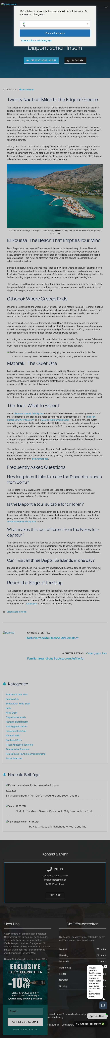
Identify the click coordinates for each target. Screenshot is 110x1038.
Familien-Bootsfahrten (17, 722)
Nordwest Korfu (14, 740)
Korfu (8, 708)
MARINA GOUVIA (51, 875)
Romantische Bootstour (17, 749)
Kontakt (55, 895)
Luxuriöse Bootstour (16, 731)
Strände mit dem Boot (17, 694)
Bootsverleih (12, 699)
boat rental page (40, 458)
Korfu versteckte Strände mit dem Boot (52, 638)
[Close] (43, 964)
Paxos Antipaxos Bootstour (19, 744)
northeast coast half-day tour (21, 521)
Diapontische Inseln (43, 60)
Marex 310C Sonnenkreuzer (55, 420)
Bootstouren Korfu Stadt (18, 703)
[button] (97, 1016)
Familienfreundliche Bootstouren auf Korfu (55, 658)
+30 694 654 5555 (55, 884)
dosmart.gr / (81, 1014)
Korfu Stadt (11, 712)
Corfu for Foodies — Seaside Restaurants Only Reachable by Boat (54, 811)
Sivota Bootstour (14, 758)
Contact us (31, 603)
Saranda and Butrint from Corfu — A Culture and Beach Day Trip (42, 795)
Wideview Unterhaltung (52, 1017)
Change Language (55, 33)
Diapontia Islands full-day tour (29, 413)
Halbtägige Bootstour (16, 726)
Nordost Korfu (13, 735)
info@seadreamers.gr (55, 879)
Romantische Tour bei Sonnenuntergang (25, 754)
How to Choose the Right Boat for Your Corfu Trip (57, 826)
